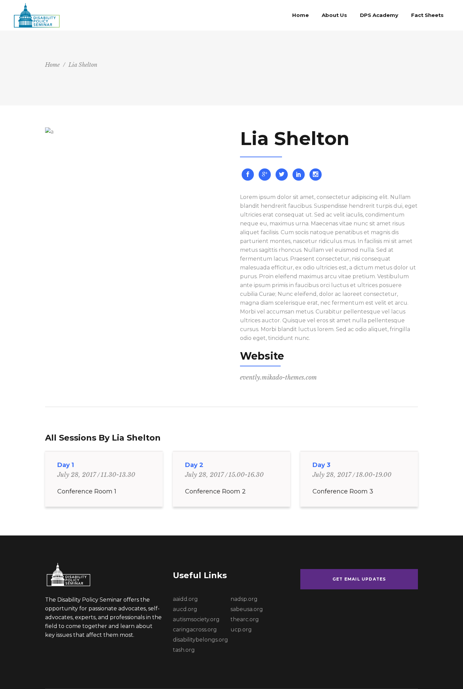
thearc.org (244, 619)
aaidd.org (185, 599)
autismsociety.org (196, 619)
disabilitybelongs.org (200, 639)
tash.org (184, 650)
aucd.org (185, 609)
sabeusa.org (246, 609)
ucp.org (241, 629)
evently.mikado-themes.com (278, 377)
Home (52, 64)
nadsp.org (244, 599)
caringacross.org (195, 629)
